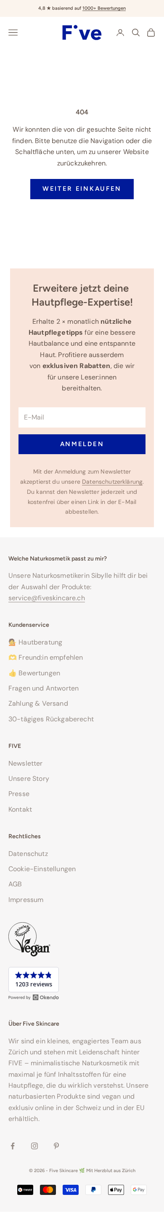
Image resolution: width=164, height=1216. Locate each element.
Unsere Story (28, 778)
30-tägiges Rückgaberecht (51, 719)
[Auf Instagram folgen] (34, 1146)
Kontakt (20, 809)
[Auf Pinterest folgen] (56, 1146)
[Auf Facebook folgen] (12, 1146)
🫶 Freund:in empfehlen (45, 657)
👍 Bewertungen (34, 673)
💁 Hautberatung (35, 642)
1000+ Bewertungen (104, 8)
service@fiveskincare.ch (46, 597)
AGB (15, 884)
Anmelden (82, 444)
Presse (18, 793)
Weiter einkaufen (82, 188)
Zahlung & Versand (38, 703)
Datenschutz (28, 853)
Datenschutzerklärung (112, 481)
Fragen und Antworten (43, 688)
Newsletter (25, 763)
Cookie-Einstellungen (42, 868)
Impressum (25, 899)
